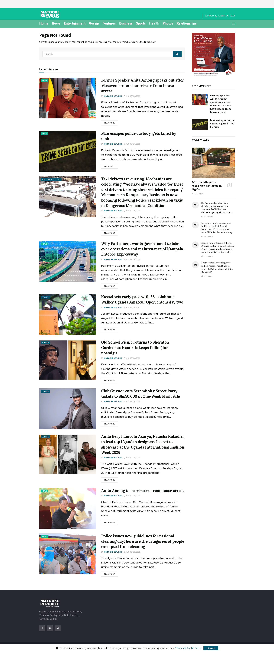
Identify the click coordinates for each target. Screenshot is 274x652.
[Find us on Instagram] (58, 628)
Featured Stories (51, 179)
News (56, 23)
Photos (168, 23)
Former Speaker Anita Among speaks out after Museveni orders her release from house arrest (142, 85)
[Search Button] (177, 54)
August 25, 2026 (132, 457)
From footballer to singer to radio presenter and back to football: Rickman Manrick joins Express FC (217, 267)
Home (43, 23)
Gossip (94, 23)
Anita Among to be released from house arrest (142, 490)
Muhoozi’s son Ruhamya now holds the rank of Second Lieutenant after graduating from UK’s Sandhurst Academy (216, 228)
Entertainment (74, 23)
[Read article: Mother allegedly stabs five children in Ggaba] (213, 163)
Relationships (187, 23)
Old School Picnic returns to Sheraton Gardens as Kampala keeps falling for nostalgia (135, 347)
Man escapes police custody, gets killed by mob (222, 123)
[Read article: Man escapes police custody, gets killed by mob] (67, 151)
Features (109, 23)
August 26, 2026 (132, 96)
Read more (111, 122)
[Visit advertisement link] (213, 54)
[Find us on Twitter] (50, 628)
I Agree (211, 648)
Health (154, 23)
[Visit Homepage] (50, 14)
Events (45, 342)
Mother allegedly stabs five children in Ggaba (207, 185)
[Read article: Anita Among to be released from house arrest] (67, 508)
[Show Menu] (233, 24)
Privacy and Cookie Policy (188, 647)
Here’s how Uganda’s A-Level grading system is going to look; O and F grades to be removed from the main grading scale (217, 247)
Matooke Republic (113, 96)
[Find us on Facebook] (42, 628)
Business (126, 23)
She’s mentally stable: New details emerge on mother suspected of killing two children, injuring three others (217, 208)
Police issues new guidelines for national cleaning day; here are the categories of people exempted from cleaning (142, 541)
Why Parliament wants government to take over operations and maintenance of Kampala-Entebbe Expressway (143, 249)
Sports (141, 23)
